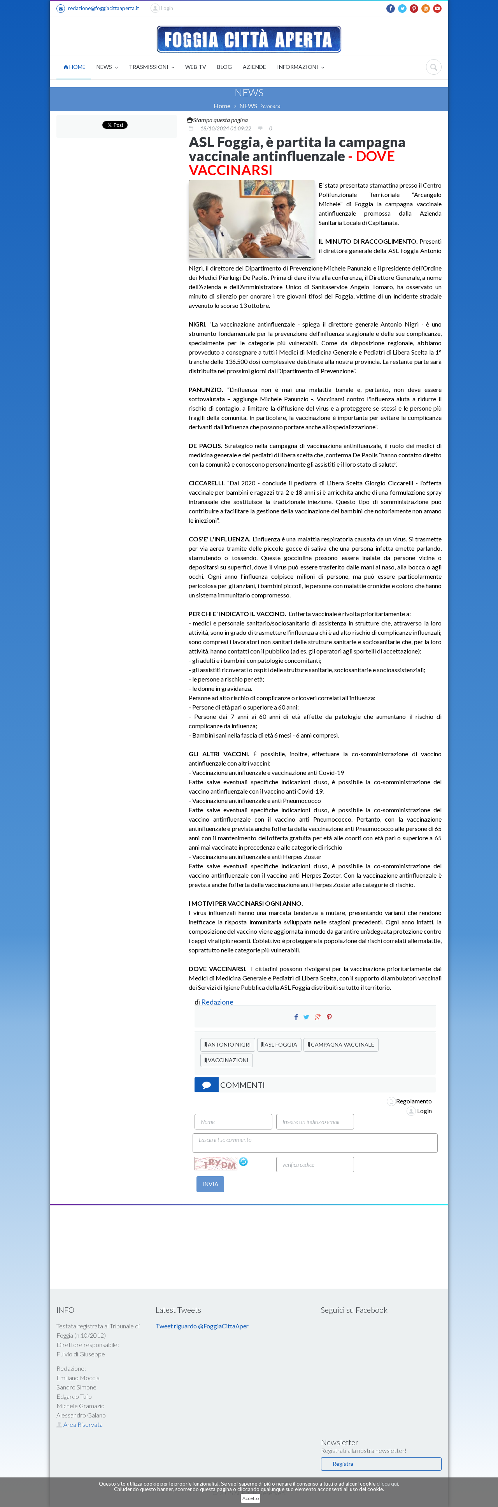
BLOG (224, 66)
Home (222, 105)
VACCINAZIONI (228, 1060)
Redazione (218, 1002)
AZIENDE (254, 66)
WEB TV (195, 66)
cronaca (272, 106)
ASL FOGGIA (280, 1044)
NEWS (104, 66)
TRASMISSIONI (149, 66)
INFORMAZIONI (298, 66)
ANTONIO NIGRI (229, 1044)
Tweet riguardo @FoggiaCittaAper (202, 1326)
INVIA (210, 1183)
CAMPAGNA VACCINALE (342, 1044)
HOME (77, 66)
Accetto (250, 1498)
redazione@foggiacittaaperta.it (103, 8)
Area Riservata (82, 1424)
